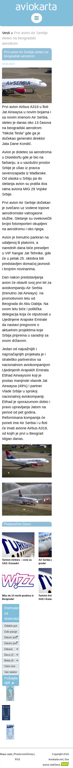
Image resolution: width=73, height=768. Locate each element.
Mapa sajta (6, 754)
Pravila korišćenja (24, 754)
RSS (17, 759)
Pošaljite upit (11, 680)
